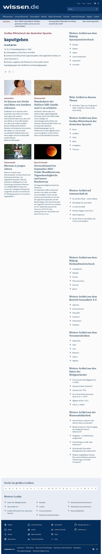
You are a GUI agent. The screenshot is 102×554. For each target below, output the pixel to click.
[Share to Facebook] (10, 72)
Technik (66, 16)
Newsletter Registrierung (41, 551)
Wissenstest (8, 16)
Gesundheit (34, 16)
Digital (89, 16)
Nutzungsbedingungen (24, 551)
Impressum (20, 548)
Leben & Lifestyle (78, 16)
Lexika (96, 16)
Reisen (44, 16)
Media (89, 3)
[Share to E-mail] (6, 72)
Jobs (83, 3)
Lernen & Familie (21, 16)
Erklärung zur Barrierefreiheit (63, 548)
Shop (78, 3)
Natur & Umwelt (55, 16)
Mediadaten (77, 548)
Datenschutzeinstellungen (43, 548)
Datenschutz (30, 548)
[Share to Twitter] (13, 72)
